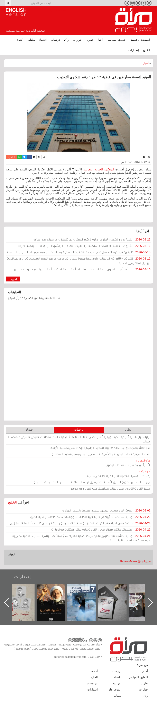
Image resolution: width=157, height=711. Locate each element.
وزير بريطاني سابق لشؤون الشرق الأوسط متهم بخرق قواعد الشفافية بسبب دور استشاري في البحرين (92, 482)
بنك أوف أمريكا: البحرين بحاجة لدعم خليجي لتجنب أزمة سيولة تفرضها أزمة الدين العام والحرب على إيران (82, 269)
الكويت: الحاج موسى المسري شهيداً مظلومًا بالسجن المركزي (106, 510)
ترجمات (55, 39)
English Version (16, 12)
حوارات (77, 39)
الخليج (146, 50)
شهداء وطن (55, 588)
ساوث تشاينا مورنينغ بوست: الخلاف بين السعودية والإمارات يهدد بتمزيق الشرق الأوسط (100, 448)
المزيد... (13, 279)
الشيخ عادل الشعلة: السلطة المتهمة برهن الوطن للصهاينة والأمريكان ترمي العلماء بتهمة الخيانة (84, 246)
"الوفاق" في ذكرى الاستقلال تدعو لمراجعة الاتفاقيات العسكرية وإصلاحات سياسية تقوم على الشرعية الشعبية (78, 252)
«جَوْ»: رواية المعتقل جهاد (24, 591)
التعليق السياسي (116, 39)
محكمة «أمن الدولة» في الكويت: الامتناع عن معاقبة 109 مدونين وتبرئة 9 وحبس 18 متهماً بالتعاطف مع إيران (80, 523)
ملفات (31, 39)
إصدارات (133, 50)
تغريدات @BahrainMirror (135, 561)
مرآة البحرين (133, 20)
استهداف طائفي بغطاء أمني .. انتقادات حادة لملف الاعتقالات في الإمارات (100, 529)
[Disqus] (78, 362)
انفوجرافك (115, 689)
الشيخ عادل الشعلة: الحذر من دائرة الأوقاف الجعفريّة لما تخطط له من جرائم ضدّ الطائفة (91, 239)
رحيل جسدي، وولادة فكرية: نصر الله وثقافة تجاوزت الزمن (118, 473)
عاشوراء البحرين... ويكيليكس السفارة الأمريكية (85, 593)
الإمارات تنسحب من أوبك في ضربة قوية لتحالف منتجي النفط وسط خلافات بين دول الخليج (90, 517)
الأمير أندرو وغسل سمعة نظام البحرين (128, 462)
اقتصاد (43, 39)
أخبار (100, 39)
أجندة (20, 39)
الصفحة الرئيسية (140, 39)
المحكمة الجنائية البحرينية (99, 169)
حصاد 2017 (116, 588)
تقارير (89, 39)
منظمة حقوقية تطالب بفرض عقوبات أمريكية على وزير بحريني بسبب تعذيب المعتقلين (101, 454)
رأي (66, 39)
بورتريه (117, 683)
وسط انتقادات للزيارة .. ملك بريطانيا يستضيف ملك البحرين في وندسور (110, 488)
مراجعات (92, 683)
